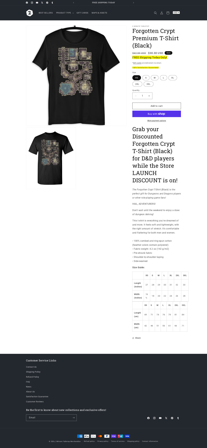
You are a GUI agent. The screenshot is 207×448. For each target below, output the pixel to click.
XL (172, 78)
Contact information (150, 441)
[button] (64, 13)
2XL (137, 84)
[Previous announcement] (73, 2)
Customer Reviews (35, 401)
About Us (30, 392)
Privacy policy (102, 441)
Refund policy (89, 441)
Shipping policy (133, 441)
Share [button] (138, 338)
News (28, 387)
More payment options (156, 121)
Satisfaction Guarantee (37, 397)
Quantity (135, 90)
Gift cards (137, 63)
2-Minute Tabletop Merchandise (68, 441)
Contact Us (31, 367)
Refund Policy (32, 377)
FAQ (28, 382)
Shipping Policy (33, 372)
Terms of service (117, 441)
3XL (149, 84)
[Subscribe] (73, 417)
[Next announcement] (133, 2)
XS (136, 78)
